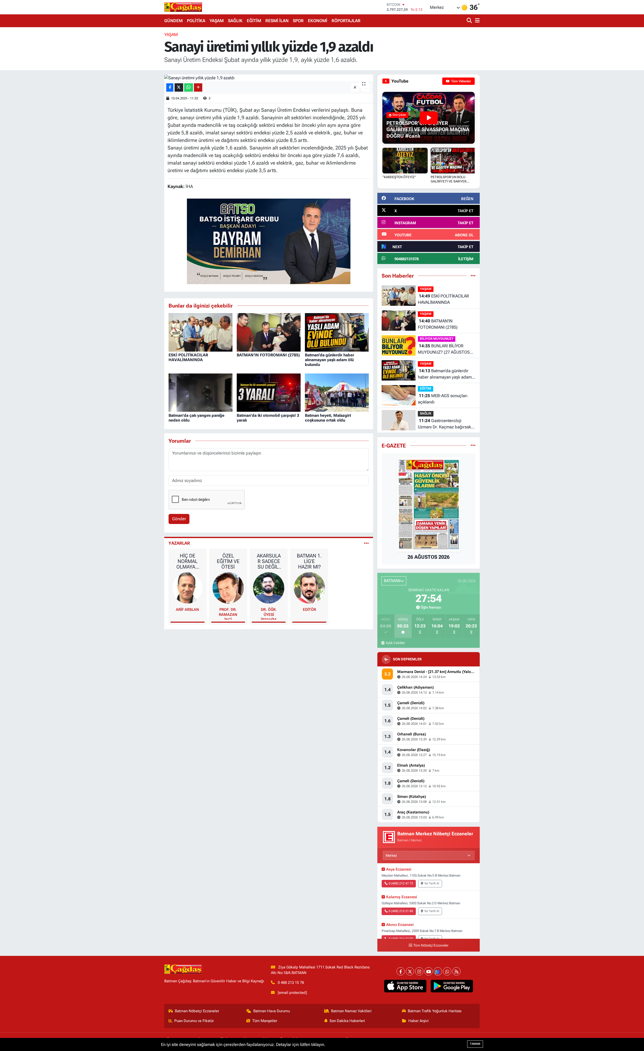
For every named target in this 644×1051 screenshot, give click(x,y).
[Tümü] (473, 275)
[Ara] (470, 20)
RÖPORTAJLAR (346, 20)
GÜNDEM (173, 20)
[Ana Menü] (476, 20)
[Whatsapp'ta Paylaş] (188, 87)
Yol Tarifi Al (431, 883)
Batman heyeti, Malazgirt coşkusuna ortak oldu (328, 418)
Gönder (179, 518)
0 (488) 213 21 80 (401, 911)
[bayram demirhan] (268, 241)
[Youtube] (428, 971)
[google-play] (452, 986)
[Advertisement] (142, 106)
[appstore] (405, 986)
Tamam (475, 1043)
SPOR (298, 20)
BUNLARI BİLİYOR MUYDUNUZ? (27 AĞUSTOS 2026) (444, 349)
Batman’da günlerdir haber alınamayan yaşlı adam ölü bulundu (329, 360)
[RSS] (456, 971)
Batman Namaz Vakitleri (351, 1011)
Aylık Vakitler (395, 643)
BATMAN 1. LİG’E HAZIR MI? (309, 561)
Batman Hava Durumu (271, 1011)
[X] (410, 971)
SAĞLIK (235, 20)
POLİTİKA (196, 20)
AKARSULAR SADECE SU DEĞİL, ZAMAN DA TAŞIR (269, 561)
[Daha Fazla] (198, 87)
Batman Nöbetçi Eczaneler (197, 1011)
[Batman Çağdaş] (183, 7)
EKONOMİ (317, 20)
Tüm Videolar (460, 81)
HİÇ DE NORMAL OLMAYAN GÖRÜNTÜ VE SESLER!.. (187, 561)
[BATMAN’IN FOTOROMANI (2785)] (269, 331)
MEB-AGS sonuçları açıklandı (442, 399)
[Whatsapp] (447, 971)
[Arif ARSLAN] (188, 587)
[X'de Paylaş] (179, 87)
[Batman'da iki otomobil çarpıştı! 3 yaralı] (269, 392)
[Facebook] (400, 971)
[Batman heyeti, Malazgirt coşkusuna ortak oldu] (337, 392)
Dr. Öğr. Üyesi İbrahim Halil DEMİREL (269, 613)
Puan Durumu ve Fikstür (194, 1021)
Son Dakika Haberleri (347, 1021)
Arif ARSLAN (187, 609)
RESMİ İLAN (277, 20)
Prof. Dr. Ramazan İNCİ (228, 613)
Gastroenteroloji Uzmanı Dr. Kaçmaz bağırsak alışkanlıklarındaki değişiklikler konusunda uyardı (446, 424)
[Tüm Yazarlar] (366, 543)
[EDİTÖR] (309, 587)
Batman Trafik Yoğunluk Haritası (435, 1011)
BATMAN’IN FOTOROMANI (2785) (268, 355)
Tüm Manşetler (264, 1021)
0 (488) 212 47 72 (401, 883)
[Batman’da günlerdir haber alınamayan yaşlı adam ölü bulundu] (337, 331)
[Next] (438, 971)
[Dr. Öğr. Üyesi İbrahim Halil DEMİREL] (269, 587)
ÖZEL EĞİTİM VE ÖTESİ (228, 561)
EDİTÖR (309, 609)
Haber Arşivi (418, 1021)
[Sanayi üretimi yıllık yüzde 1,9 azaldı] (268, 77)
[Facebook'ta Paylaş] (169, 87)
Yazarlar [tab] (179, 543)
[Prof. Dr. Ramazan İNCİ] (228, 587)
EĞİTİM (254, 20)
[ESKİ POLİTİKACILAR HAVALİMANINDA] (200, 331)
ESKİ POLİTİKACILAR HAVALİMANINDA (188, 357)
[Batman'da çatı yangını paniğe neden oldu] (200, 392)
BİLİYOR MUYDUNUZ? (436, 339)
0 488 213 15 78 (291, 982)
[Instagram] (419, 971)
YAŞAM (217, 20)
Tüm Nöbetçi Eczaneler (431, 945)
